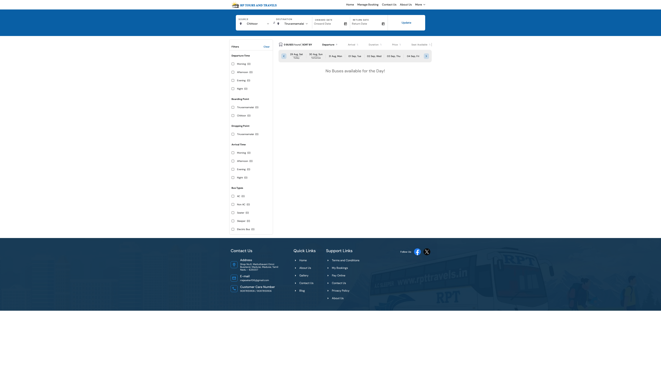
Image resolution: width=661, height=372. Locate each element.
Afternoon (242, 72)
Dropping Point (240, 125)
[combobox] (258, 24)
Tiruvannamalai (245, 107)
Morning (241, 63)
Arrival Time (239, 144)
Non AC (241, 204)
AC (238, 196)
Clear (267, 46)
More (418, 4)
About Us (406, 4)
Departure (328, 44)
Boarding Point (240, 99)
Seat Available (419, 44)
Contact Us (389, 4)
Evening (241, 80)
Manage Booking (368, 4)
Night (240, 88)
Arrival (351, 44)
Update (406, 22)
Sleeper (241, 221)
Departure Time (241, 55)
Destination (284, 19)
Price (395, 44)
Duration (374, 44)
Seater (240, 212)
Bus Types (237, 187)
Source (244, 19)
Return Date (361, 20)
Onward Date (323, 20)
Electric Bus (243, 229)
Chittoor (241, 115)
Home (350, 4)
